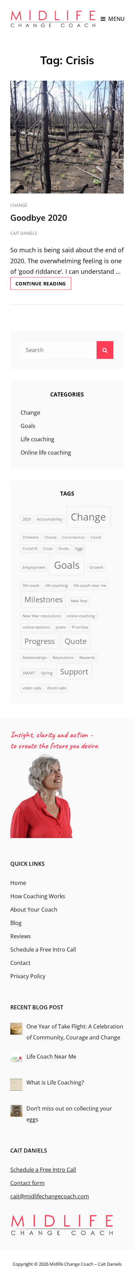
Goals (28, 426)
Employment (34, 567)
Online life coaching (46, 452)
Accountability (49, 519)
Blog (16, 923)
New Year (79, 600)
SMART (29, 673)
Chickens (30, 537)
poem (61, 627)
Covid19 (30, 548)
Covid (96, 537)
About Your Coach (33, 909)
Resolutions (63, 657)
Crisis (48, 548)
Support (74, 671)
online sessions (36, 627)
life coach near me (90, 585)
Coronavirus (73, 537)
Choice (50, 537)
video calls (32, 688)
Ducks (63, 548)
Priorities (80, 627)
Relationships (35, 657)
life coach (31, 585)
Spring (47, 673)
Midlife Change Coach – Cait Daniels (85, 1264)
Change (18, 205)
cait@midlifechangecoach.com (49, 1196)
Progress (39, 641)
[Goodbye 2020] (67, 137)
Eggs (79, 548)
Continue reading (43, 285)
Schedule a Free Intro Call (43, 949)
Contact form (27, 1183)
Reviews (20, 936)
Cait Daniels (23, 233)
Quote (76, 641)
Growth (96, 567)
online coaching (81, 616)
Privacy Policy (27, 976)
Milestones (43, 599)
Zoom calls (56, 688)
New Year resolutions (42, 616)
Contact (20, 963)
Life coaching (37, 439)
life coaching (56, 585)
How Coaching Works (37, 896)
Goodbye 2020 (38, 218)
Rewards (87, 657)
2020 (27, 519)
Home (18, 883)
